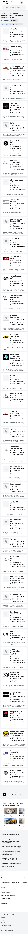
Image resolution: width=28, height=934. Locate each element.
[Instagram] (10, 914)
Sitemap (2, 928)
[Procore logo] (7, 2)
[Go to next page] (23, 794)
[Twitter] (7, 914)
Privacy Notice (4, 920)
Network (5, 3)
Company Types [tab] (6, 882)
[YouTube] (13, 914)
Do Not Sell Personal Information (7, 925)
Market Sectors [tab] (15, 882)
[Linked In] (1, 914)
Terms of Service (4, 922)
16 (20, 794)
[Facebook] (4, 914)
